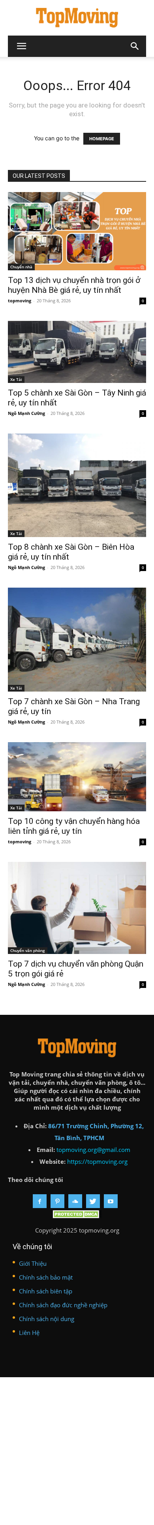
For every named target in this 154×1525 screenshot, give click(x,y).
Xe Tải (16, 379)
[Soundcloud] (75, 1201)
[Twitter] (93, 1201)
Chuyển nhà (21, 267)
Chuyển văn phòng (27, 950)
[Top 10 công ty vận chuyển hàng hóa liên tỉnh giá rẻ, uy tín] (77, 776)
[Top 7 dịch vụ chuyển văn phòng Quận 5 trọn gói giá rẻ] (77, 908)
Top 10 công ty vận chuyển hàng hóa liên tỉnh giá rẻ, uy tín (74, 826)
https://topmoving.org (97, 1161)
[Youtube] (111, 1201)
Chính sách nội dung (46, 1319)
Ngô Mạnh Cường (26, 413)
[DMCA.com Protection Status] (77, 1216)
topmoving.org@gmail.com (93, 1150)
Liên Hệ (29, 1332)
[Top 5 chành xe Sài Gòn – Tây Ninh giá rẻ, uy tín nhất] (77, 352)
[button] (135, 46)
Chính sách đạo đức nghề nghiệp (63, 1305)
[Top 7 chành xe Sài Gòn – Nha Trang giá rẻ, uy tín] (77, 640)
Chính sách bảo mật (46, 1277)
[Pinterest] (57, 1201)
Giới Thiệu (33, 1263)
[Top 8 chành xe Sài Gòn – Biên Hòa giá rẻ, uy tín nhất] (77, 485)
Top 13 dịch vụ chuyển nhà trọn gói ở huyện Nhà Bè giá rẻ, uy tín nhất (74, 285)
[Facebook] (40, 1201)
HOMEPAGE (101, 138)
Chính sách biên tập (45, 1291)
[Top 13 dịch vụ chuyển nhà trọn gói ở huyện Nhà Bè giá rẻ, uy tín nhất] (77, 231)
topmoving (19, 300)
